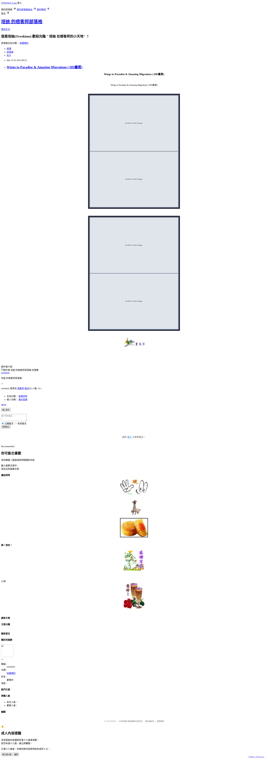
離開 (16, 754)
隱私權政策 (149, 721)
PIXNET (113, 721)
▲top (3, 404)
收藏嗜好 (24, 43)
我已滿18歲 (6, 754)
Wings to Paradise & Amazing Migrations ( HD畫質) (44, 67)
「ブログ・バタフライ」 (256, 757)
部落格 (10, 52)
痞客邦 (20, 388)
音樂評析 (22, 396)
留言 (27, 388)
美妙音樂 (22, 399)
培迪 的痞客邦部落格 (21, 21)
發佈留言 (5, 427)
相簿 (9, 48)
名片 (9, 55)
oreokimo (5, 373)
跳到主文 (5, 29)
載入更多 (5, 410)
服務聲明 (160, 721)
